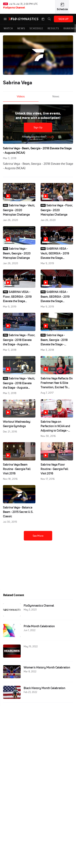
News (55, 96)
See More (38, 535)
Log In (50, 136)
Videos (21, 96)
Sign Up (38, 127)
